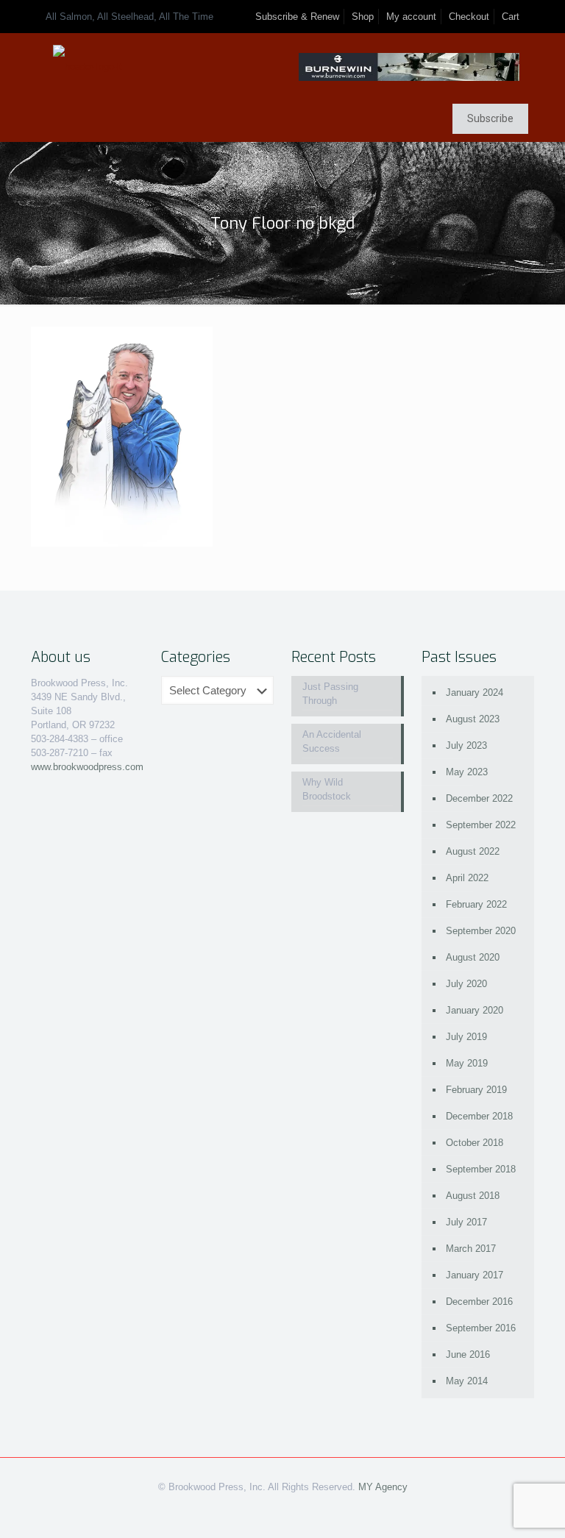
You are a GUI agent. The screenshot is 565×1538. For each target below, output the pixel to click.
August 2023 (473, 719)
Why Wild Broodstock (326, 789)
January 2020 (474, 1010)
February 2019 (476, 1089)
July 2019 (466, 1036)
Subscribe (490, 118)
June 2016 (468, 1354)
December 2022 (479, 798)
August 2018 (473, 1195)
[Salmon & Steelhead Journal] (87, 66)
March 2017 (471, 1248)
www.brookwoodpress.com (87, 766)
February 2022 (476, 904)
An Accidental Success (331, 741)
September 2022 (481, 824)
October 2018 (474, 1142)
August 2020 (473, 957)
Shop (363, 16)
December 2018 (479, 1116)
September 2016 (481, 1328)
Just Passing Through (330, 693)
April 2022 (467, 877)
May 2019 (467, 1063)
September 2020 (481, 930)
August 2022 (473, 851)
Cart (510, 16)
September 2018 (481, 1169)
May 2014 (467, 1380)
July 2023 (466, 745)
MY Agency (383, 1486)
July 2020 (466, 983)
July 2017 (466, 1222)
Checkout (469, 16)
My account (411, 16)
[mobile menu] (43, 120)
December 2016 (479, 1301)
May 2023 (467, 771)
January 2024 (474, 692)
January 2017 (474, 1275)
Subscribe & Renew (297, 16)
